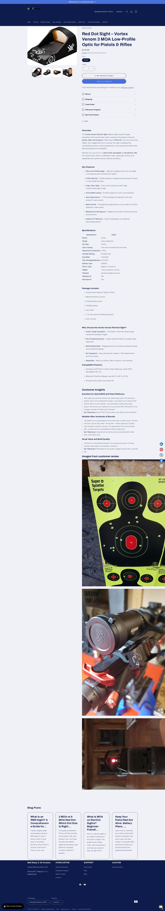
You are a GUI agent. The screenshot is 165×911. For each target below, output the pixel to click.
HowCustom (35, 909)
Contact (58, 877)
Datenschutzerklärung (47, 909)
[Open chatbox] (160, 907)
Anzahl (84, 64)
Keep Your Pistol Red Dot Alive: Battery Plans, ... (124, 821)
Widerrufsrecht (65, 909)
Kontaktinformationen (84, 909)
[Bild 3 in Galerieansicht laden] (57, 72)
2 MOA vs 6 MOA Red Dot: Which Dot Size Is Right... (68, 821)
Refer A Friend (60, 874)
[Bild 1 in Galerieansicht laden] (36, 72)
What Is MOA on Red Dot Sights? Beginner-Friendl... (95, 823)
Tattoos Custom (127, 87)
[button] (127, 12)
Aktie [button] (86, 121)
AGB (57, 909)
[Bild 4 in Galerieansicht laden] (67, 72)
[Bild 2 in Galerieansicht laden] (47, 72)
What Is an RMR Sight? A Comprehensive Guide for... (39, 821)
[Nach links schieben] (29, 72)
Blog (85, 874)
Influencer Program (62, 870)
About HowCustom (62, 867)
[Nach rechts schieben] (75, 72)
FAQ (85, 870)
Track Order (88, 867)
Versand (84, 52)
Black (86, 60)
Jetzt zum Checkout (104, 81)
